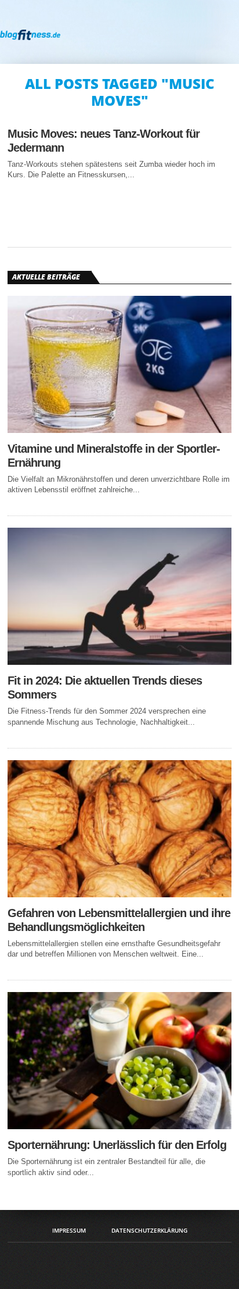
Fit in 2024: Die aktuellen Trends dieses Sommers (105, 687)
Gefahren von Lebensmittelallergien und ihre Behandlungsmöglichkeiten (119, 920)
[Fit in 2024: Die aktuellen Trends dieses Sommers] (119, 662)
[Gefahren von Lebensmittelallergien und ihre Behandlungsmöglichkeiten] (119, 894)
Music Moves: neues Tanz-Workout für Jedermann (104, 140)
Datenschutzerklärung (149, 1230)
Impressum (69, 1230)
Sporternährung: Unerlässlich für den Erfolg (117, 1144)
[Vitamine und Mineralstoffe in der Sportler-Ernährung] (119, 430)
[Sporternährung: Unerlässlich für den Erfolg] (119, 1126)
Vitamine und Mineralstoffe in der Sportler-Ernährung (114, 455)
